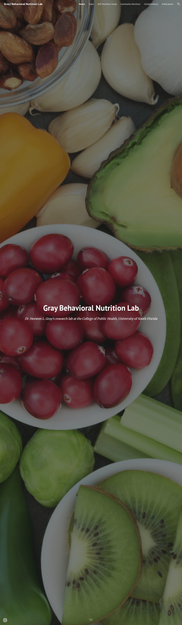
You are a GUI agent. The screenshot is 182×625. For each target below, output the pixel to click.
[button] (178, 4)
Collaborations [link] (151, 4)
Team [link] (91, 4)
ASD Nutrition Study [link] (107, 4)
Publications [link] (167, 4)
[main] (91, 308)
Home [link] (82, 4)
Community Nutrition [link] (130, 4)
